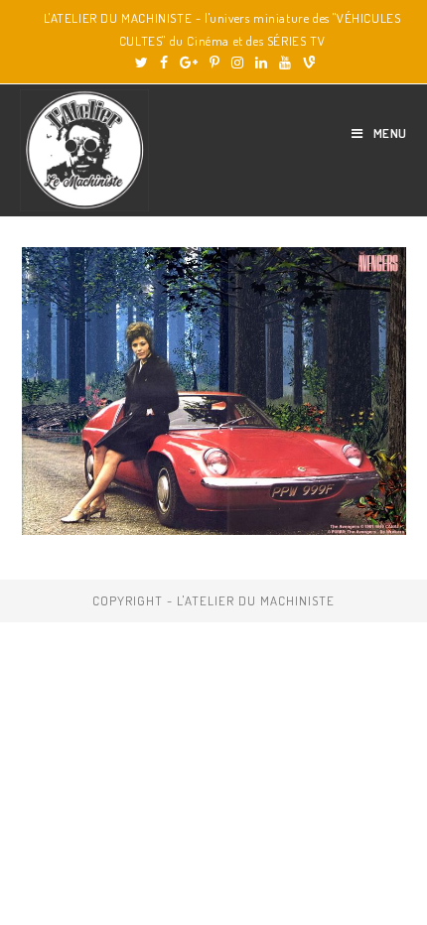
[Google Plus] (189, 62)
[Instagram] (237, 62)
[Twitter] (141, 62)
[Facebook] (164, 62)
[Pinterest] (214, 62)
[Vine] (306, 62)
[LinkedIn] (261, 62)
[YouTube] (285, 62)
